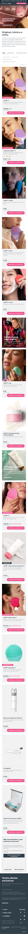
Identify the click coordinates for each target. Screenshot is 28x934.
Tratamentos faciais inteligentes (9, 61)
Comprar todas (7, 869)
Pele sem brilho (14, 57)
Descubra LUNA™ (7, 25)
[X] (20, 916)
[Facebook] (24, 912)
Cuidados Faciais (21, 53)
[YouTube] (24, 916)
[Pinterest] (24, 919)
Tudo (3, 53)
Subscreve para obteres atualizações (14, 855)
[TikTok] (20, 922)
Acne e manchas (6, 57)
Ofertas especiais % (19, 869)
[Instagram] (20, 912)
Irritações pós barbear (7, 59)
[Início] (14, 7)
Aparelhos (10, 53)
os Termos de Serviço (13, 899)
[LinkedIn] (20, 919)
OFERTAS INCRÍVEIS (21, 3)
